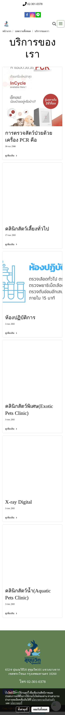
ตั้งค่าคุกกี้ (23, 709)
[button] (53, 24)
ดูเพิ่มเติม (10, 155)
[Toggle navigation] (60, 24)
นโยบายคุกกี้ (16, 703)
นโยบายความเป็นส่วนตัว (43, 699)
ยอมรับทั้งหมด (40, 709)
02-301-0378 (36, 682)
